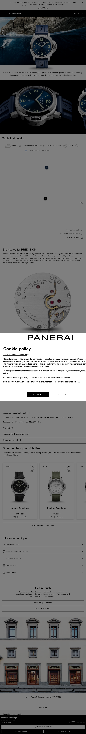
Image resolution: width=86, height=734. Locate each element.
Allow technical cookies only (15, 355)
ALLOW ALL (38, 394)
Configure (62, 394)
